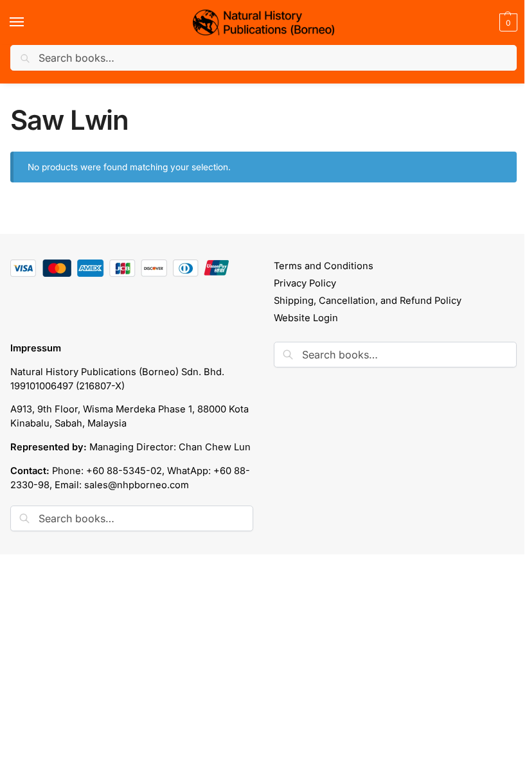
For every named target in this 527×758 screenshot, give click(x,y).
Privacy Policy (305, 283)
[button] (506, 22)
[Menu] (29, 22)
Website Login (306, 318)
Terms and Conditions (323, 266)
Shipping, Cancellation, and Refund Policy (367, 300)
